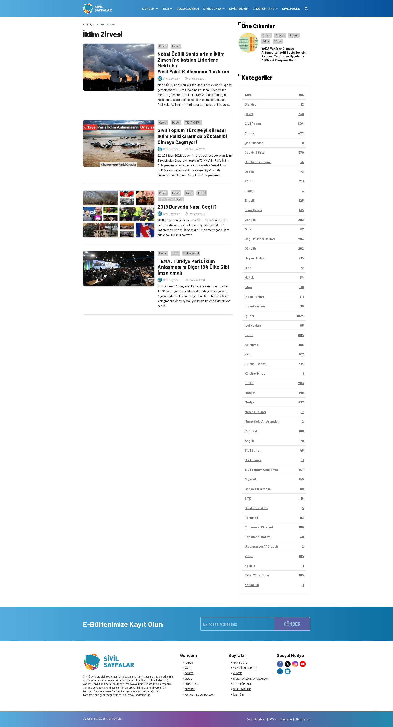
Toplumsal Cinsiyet (170, 199)
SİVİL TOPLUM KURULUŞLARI (251, 678)
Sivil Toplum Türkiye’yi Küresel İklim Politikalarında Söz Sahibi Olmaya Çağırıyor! (192, 136)
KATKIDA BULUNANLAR (199, 694)
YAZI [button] (165, 8)
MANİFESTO (240, 662)
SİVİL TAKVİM (238, 8)
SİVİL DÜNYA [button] (212, 8)
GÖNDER (292, 623)
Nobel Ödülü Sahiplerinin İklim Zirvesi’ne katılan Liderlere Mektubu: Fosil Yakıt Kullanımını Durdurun (193, 62)
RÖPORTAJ (191, 683)
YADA (277, 41)
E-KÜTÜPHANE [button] (264, 8)
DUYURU (190, 689)
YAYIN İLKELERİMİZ (245, 668)
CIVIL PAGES (291, 8)
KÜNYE (237, 673)
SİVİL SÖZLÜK (242, 689)
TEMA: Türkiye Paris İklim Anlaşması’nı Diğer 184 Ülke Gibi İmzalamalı (193, 267)
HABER (189, 662)
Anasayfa (89, 24)
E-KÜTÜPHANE (242, 683)
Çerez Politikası (256, 719)
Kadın (188, 193)
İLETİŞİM (238, 694)
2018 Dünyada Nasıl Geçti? (187, 207)
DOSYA (189, 673)
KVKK (273, 719)
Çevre (162, 46)
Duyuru (280, 35)
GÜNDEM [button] (148, 8)
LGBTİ (202, 193)
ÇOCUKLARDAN (188, 8)
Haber (176, 46)
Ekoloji (294, 35)
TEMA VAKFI (192, 122)
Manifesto (286, 719)
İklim (175, 253)
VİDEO (188, 678)
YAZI (187, 668)
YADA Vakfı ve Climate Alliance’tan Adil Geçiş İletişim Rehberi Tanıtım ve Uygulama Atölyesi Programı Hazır (283, 54)
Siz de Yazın (302, 719)
